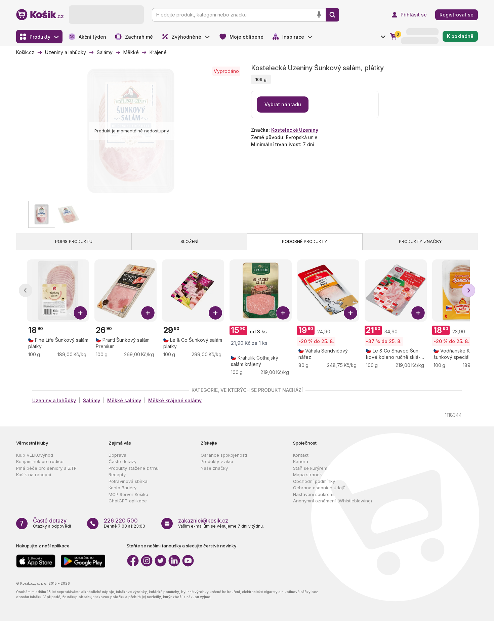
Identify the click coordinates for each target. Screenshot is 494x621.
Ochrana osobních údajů (319, 487)
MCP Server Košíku (128, 494)
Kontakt (300, 455)
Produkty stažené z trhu (134, 468)
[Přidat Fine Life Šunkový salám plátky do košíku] (80, 313)
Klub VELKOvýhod (34, 455)
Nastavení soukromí (313, 494)
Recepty (117, 474)
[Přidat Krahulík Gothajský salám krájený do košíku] (283, 313)
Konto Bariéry (122, 487)
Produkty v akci (217, 461)
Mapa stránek (307, 474)
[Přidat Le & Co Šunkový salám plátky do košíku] (215, 313)
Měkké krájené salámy (175, 400)
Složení (189, 241)
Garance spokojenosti (224, 455)
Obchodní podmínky (314, 481)
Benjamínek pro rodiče (40, 461)
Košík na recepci (33, 474)
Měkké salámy (124, 400)
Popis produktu (73, 241)
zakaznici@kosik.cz (203, 520)
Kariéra (300, 461)
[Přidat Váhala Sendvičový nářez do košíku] (350, 313)
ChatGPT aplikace (128, 500)
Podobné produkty (304, 241)
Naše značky (214, 468)
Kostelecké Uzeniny (294, 130)
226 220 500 (121, 520)
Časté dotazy (122, 461)
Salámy (91, 400)
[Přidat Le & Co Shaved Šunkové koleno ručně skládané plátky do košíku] (418, 313)
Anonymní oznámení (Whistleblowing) (332, 500)
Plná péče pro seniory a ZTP (46, 468)
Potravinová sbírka (128, 481)
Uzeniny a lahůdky (54, 400)
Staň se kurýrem (310, 468)
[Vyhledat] (332, 15)
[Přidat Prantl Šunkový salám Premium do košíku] (148, 313)
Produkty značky (420, 241)
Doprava (117, 455)
